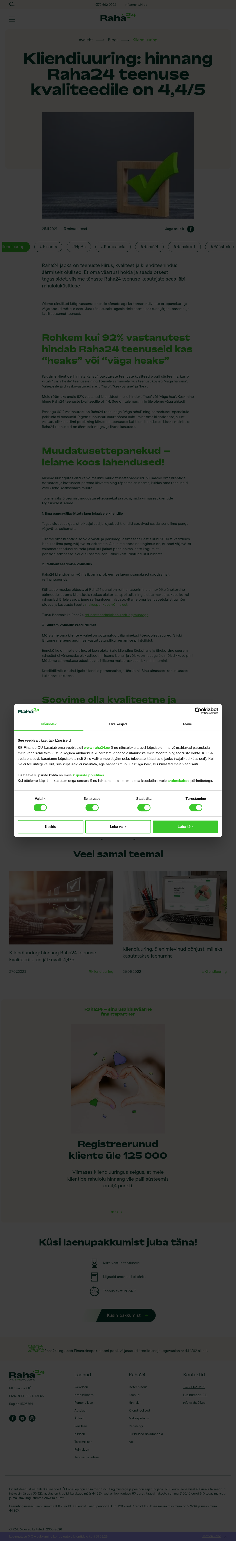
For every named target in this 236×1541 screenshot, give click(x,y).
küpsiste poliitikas (88, 775)
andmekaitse (178, 781)
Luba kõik (185, 827)
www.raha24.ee (97, 747)
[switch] (92, 808)
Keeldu (50, 827)
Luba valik (118, 827)
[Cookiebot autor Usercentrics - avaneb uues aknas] (198, 710)
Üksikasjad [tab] (118, 724)
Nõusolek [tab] (49, 724)
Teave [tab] (187, 724)
